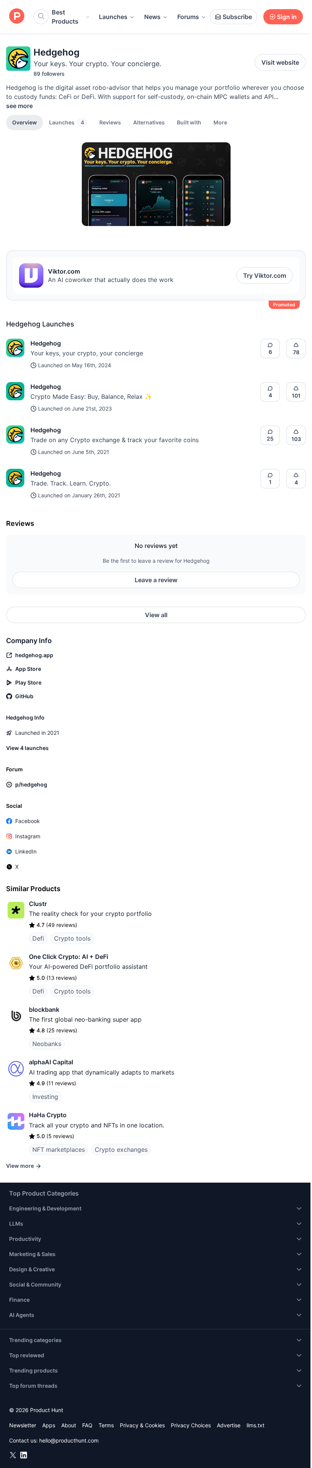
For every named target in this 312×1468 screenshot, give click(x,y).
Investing (45, 1096)
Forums (188, 17)
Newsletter (22, 1425)
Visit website (280, 62)
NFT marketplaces (58, 1149)
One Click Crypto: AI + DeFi (68, 956)
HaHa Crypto (48, 1115)
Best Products (65, 16)
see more (19, 106)
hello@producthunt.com (69, 1440)
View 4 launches (27, 748)
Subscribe (237, 17)
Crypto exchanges (121, 1149)
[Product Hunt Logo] (16, 16)
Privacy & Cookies (142, 1425)
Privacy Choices (191, 1425)
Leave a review (156, 580)
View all (156, 615)
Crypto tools (72, 938)
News (152, 17)
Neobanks (46, 1044)
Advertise (228, 1425)
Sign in (287, 17)
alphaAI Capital (51, 1062)
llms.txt (255, 1425)
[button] (220, 122)
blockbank (44, 1009)
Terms (106, 1425)
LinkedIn (26, 851)
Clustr (38, 904)
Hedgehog (45, 343)
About (68, 1425)
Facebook (27, 821)
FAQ (87, 1425)
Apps (48, 1425)
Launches (113, 17)
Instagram (27, 836)
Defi (38, 938)
